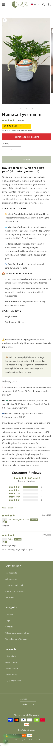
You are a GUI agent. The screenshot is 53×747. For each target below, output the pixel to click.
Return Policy (11, 674)
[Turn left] (21, 109)
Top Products (11, 573)
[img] (8, 515)
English (25, 704)
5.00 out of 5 (34, 478)
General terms (11, 662)
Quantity (5, 143)
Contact (9, 626)
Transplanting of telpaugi (16, 639)
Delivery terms (11, 668)
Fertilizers (9, 597)
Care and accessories (14, 591)
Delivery (14, 130)
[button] (3, 4)
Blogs (7, 620)
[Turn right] (32, 109)
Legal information (13, 681)
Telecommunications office (17, 633)
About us (9, 614)
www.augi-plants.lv (23, 739)
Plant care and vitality (15, 585)
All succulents (11, 579)
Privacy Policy (11, 656)
